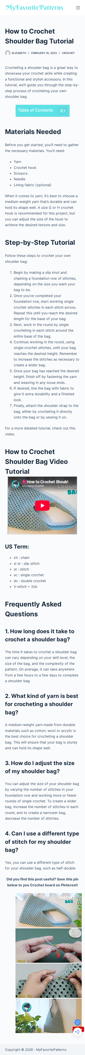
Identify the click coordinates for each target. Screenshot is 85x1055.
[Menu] (78, 8)
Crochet (68, 53)
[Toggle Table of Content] (60, 110)
